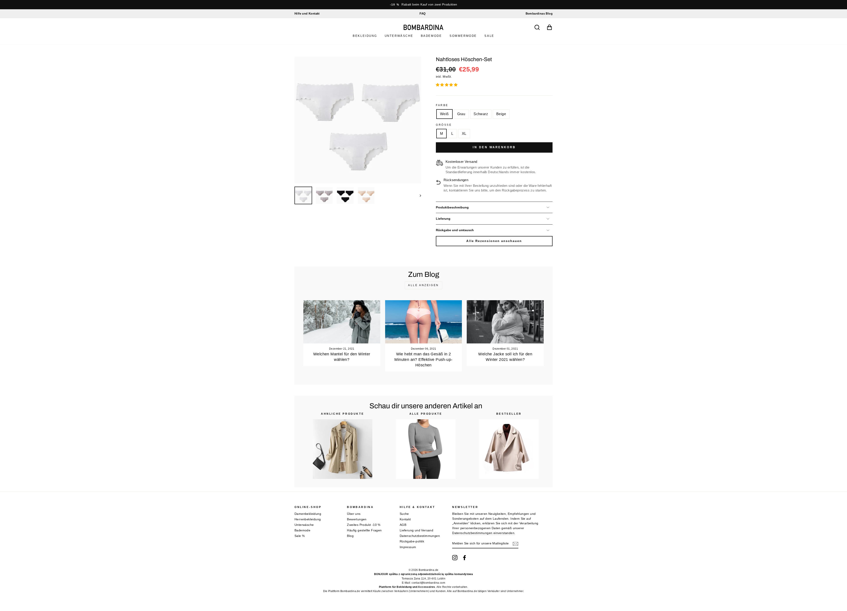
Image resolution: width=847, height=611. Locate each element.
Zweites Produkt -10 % (363, 525)
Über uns (353, 513)
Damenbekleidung (307, 513)
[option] (423, 4)
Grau (461, 114)
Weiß (444, 114)
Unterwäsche (399, 35)
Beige (501, 114)
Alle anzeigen (423, 285)
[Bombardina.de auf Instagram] (454, 557)
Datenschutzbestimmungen (420, 536)
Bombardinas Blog (539, 13)
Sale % (299, 536)
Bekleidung (365, 35)
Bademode (431, 35)
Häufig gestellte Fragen (364, 530)
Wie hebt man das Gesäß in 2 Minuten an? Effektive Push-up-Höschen (423, 359)
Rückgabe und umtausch (455, 230)
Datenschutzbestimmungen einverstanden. (483, 533)
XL (464, 133)
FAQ (422, 13)
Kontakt (405, 519)
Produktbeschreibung (452, 207)
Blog (350, 536)
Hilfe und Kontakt (307, 13)
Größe (444, 124)
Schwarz (481, 114)
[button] (447, 85)
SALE (489, 35)
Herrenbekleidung (307, 519)
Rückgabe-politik (412, 541)
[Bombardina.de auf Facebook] (464, 557)
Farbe (442, 105)
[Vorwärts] (418, 195)
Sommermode (463, 35)
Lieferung (443, 218)
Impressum (408, 547)
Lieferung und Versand (416, 530)
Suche (404, 513)
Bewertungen (356, 519)
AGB (403, 525)
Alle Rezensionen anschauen (494, 241)
